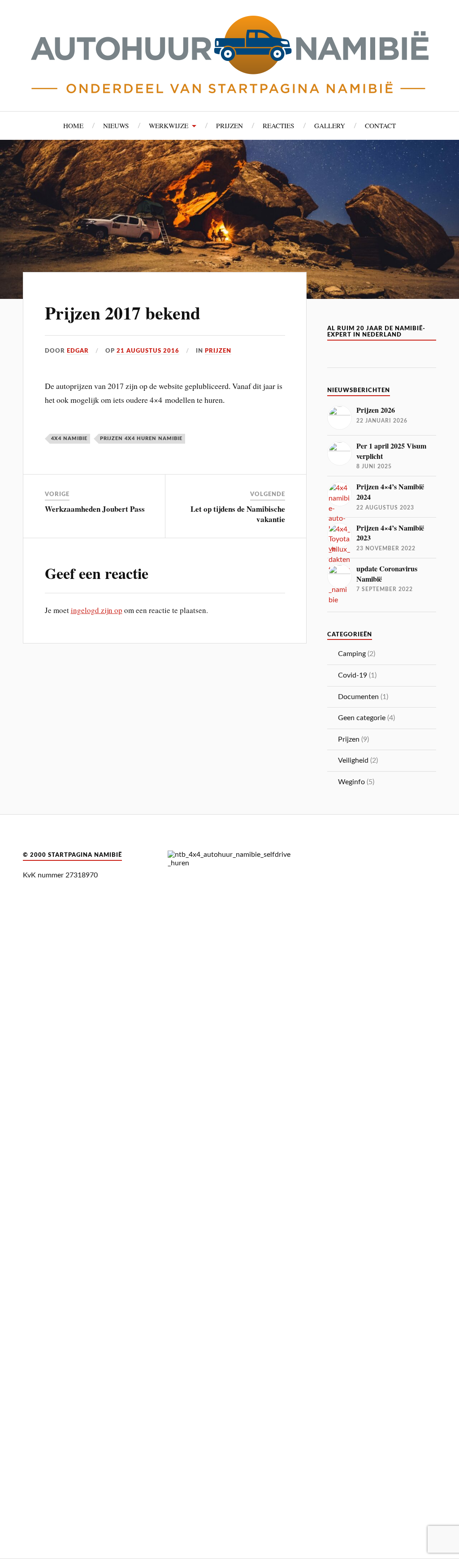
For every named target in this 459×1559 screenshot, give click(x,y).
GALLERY (329, 125)
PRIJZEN (229, 125)
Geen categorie (361, 717)
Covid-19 (352, 675)
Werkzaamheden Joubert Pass (95, 508)
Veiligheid (353, 760)
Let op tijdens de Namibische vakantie (238, 513)
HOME (73, 125)
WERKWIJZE (168, 125)
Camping (352, 653)
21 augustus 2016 (148, 351)
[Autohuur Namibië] (230, 54)
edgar (78, 351)
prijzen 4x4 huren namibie (141, 438)
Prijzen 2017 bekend (122, 313)
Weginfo (351, 782)
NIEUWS (116, 125)
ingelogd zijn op (96, 610)
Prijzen (218, 351)
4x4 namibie (69, 438)
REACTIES (278, 125)
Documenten (358, 696)
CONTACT (380, 125)
